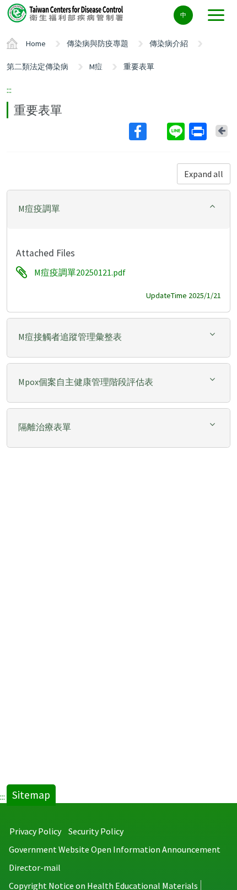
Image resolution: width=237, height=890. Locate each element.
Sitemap (31, 794)
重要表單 (138, 67)
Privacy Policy (35, 831)
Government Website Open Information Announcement (114, 849)
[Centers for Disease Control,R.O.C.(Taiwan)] (66, 12)
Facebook (147, 131)
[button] (118, 208)
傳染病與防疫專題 (97, 43)
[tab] (118, 209)
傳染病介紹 (168, 43)
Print (199, 131)
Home (36, 43)
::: (9, 89)
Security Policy (95, 831)
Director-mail (35, 867)
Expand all (203, 173)
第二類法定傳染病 (37, 67)
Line (177, 131)
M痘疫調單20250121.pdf (80, 272)
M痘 (96, 67)
